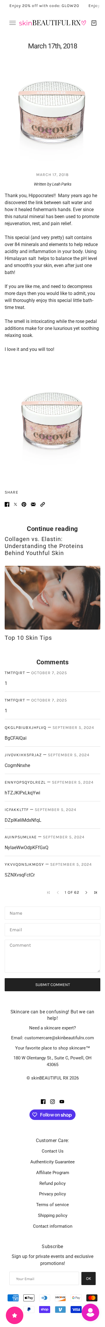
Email (15, 929)
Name (15, 912)
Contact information (52, 1226)
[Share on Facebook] (7, 504)
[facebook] (43, 1101)
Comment (20, 945)
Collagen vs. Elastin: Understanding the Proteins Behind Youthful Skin (44, 546)
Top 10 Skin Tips (28, 637)
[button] (42, 504)
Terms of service (52, 1204)
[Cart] (94, 23)
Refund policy (52, 1183)
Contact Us (53, 1151)
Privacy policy (52, 1194)
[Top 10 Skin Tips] (52, 597)
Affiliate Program (52, 1172)
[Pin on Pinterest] (24, 504)
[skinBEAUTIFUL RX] (52, 22)
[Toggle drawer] (12, 22)
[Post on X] (15, 504)
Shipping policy (52, 1215)
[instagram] (52, 1101)
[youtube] (61, 1101)
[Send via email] (33, 504)
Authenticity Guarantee (52, 1162)
